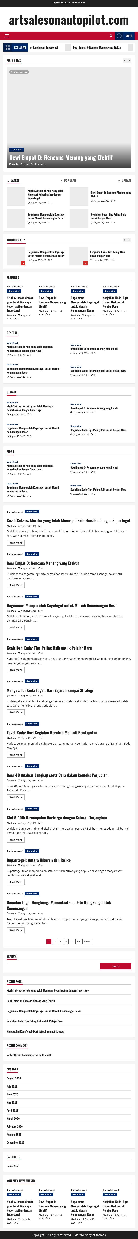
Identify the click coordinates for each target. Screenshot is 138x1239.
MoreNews (81, 1235)
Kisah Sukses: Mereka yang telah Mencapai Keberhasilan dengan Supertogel (16, 196)
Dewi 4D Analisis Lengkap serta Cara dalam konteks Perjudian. (57, 775)
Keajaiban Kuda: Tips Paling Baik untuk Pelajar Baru (79, 218)
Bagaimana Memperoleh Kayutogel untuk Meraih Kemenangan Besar (16, 218)
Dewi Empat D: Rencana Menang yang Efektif (82, 47)
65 (78, 941)
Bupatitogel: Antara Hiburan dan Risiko (39, 860)
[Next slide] (129, 60)
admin (15, 164)
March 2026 (13, 1118)
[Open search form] (111, 35)
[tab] (13, 181)
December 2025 (15, 1142)
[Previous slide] (125, 60)
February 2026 (15, 1126)
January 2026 (14, 1134)
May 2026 (12, 1102)
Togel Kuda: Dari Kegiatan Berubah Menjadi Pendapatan (52, 732)
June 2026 (12, 1094)
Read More (17, 543)
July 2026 (12, 1086)
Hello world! (45, 1055)
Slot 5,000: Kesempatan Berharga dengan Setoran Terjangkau (57, 817)
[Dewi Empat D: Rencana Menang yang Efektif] (69, 117)
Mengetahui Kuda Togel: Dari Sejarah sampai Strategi (122, 256)
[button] (7, 35)
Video (129, 36)
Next (87, 941)
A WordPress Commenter (21, 1055)
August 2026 (14, 1078)
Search (12, 956)
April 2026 (12, 1110)
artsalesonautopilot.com (69, 19)
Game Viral (16, 149)
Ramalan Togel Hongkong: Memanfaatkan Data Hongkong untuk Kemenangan (59, 905)
